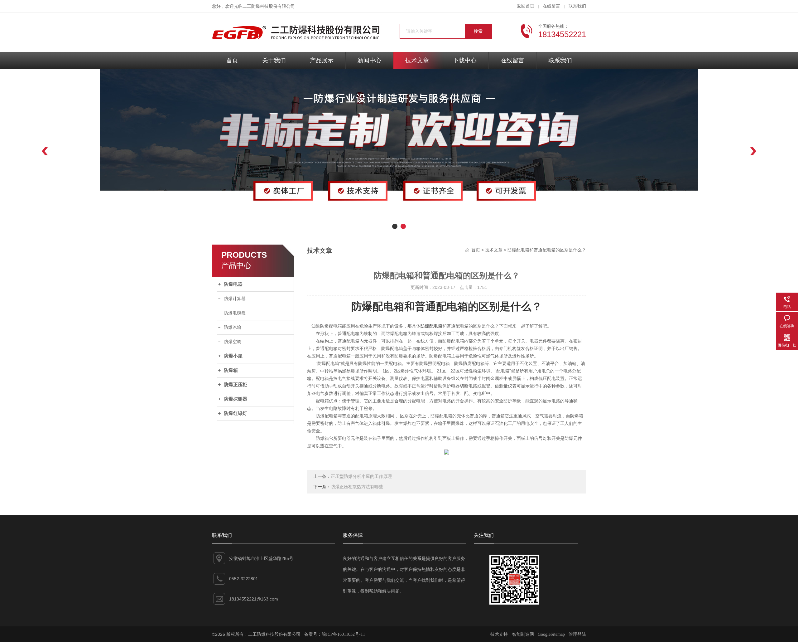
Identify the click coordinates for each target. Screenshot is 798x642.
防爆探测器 (235, 398)
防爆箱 (231, 370)
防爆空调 (232, 341)
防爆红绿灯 (235, 413)
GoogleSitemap (551, 634)
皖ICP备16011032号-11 (343, 634)
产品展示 (322, 60)
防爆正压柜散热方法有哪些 (357, 486)
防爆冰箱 (232, 327)
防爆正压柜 (235, 384)
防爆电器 (233, 284)
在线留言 (551, 6)
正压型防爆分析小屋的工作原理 (361, 476)
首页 (232, 60)
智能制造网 (523, 634)
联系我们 (577, 6)
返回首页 (525, 6)
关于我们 (274, 60)
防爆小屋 (233, 355)
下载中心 (465, 60)
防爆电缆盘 (235, 313)
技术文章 (417, 60)
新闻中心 (369, 60)
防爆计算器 (235, 298)
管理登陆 (577, 634)
